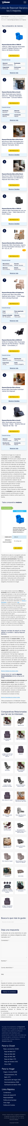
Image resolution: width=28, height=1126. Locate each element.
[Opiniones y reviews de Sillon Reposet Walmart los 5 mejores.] (7, 734)
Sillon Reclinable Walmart (7, 739)
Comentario (5, 940)
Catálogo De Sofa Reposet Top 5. (7, 847)
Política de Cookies (9, 1105)
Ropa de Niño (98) (9, 1056)
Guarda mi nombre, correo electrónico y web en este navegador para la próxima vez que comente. (13, 985)
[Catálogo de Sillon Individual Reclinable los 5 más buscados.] (21, 766)
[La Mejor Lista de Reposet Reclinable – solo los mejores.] (21, 734)
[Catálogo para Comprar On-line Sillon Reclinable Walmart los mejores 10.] (21, 856)
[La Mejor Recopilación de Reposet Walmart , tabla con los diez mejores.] (7, 901)
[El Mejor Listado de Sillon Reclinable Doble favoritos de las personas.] (21, 842)
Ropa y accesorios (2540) (11, 1049)
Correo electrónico (7, 967)
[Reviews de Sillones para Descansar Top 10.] (21, 810)
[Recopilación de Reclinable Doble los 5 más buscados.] (21, 825)
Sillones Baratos (7, 725)
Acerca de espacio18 (9, 1095)
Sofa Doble (20, 876)
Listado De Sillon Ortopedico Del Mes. (7, 785)
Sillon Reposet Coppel (7, 800)
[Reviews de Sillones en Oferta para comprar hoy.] (7, 871)
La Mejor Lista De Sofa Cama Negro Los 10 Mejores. (7, 755)
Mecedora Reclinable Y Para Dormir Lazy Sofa (20, 800)
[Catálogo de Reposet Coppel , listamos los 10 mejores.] (7, 795)
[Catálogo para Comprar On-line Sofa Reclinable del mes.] (7, 825)
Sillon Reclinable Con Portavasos (21, 890)
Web (2, 974)
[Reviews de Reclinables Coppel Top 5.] (7, 810)
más (18, 602)
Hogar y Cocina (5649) (10, 1072)
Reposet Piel (21, 725)
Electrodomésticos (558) (11, 1082)
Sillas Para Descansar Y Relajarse (21, 815)
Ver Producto (14, 55)
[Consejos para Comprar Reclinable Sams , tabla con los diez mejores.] (21, 780)
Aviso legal (6, 1102)
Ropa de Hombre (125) (11, 1061)
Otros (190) (7, 1064)
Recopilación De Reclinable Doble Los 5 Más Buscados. (20, 831)
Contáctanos (7, 1092)
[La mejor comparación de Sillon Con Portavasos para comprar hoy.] (21, 885)
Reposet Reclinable (20, 739)
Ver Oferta (18, 548)
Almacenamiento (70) (10, 1074)
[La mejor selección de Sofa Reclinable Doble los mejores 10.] (21, 871)
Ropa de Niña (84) (9, 1054)
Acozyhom (7, 876)
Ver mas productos (6, 508)
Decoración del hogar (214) (12, 1079)
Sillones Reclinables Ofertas (20, 847)
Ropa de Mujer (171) (10, 1059)
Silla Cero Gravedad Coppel (7, 815)
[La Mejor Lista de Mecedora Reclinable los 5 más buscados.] (21, 795)
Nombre (4, 961)
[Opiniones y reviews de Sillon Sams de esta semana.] (7, 885)
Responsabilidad (8, 1097)
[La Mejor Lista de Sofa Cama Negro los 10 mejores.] (7, 749)
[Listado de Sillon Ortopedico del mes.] (7, 780)
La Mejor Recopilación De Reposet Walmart (7, 906)
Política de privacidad (9, 1100)
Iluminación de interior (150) (12, 1084)
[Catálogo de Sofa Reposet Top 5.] (7, 842)
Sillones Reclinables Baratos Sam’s (20, 785)
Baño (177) (7, 1077)
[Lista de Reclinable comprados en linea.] (7, 766)
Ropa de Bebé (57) (9, 1051)
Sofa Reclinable (7, 830)
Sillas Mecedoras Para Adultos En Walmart (21, 861)
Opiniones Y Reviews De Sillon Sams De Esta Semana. (7, 891)
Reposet (21, 754)
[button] (24, 2)
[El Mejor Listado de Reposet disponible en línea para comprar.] (21, 749)
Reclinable (7, 770)
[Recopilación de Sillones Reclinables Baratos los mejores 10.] (7, 721)
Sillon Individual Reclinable (20, 771)
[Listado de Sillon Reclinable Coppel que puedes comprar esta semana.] (7, 856)
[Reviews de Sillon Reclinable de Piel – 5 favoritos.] (21, 721)
